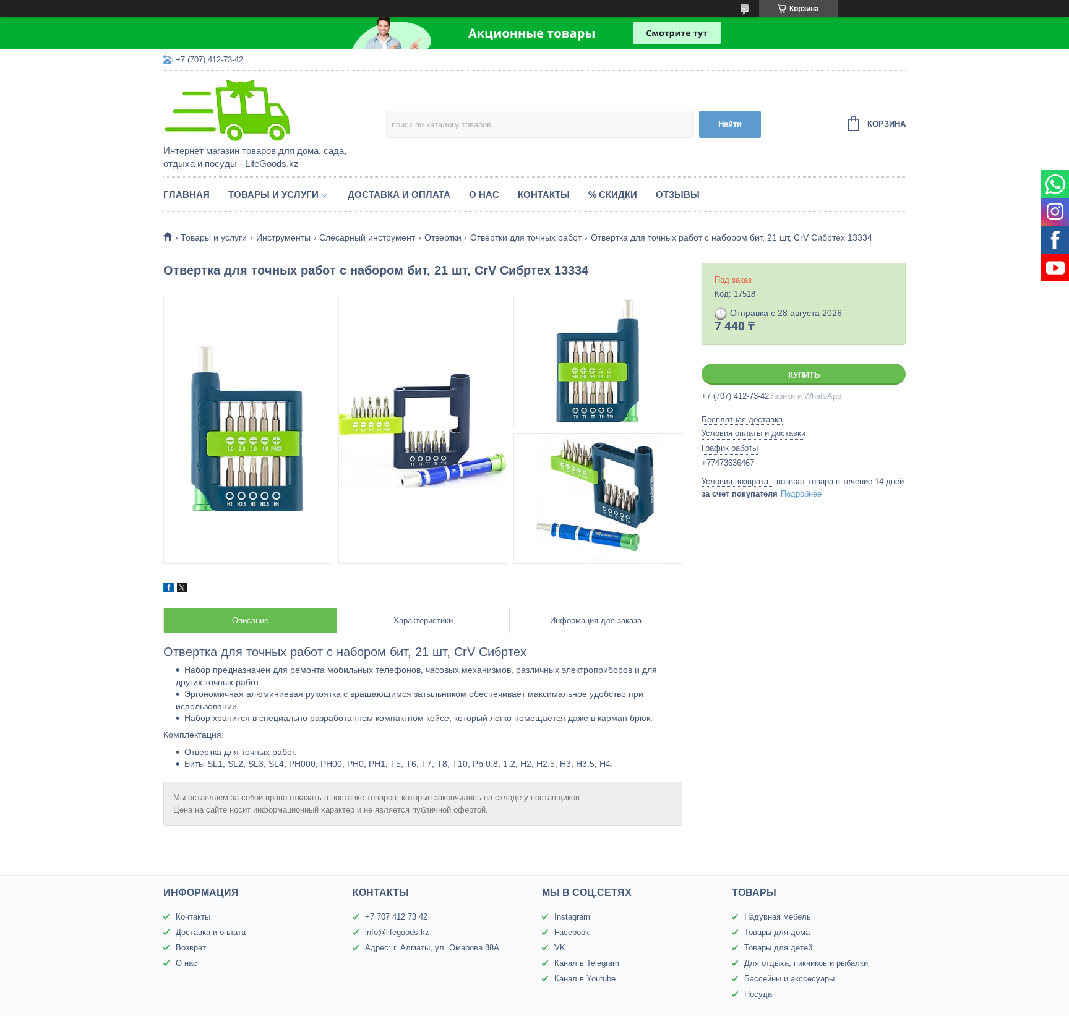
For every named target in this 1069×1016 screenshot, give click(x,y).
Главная (186, 194)
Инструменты (283, 237)
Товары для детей (778, 947)
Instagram (572, 916)
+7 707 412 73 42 (396, 916)
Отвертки (443, 237)
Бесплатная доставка (742, 419)
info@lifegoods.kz (397, 932)
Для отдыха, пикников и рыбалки (806, 963)
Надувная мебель (777, 916)
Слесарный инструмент (367, 237)
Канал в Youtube (585, 978)
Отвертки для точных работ (526, 237)
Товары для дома (777, 932)
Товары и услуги (273, 194)
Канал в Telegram (586, 963)
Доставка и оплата (399, 194)
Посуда (758, 994)
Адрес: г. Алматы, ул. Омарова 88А (432, 947)
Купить (804, 375)
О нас (484, 194)
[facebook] (168, 589)
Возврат (191, 947)
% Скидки (612, 194)
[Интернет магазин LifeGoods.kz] (271, 109)
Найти (730, 124)
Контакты (544, 194)
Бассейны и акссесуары (789, 978)
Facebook (572, 932)
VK (559, 947)
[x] (182, 589)
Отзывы (678, 194)
